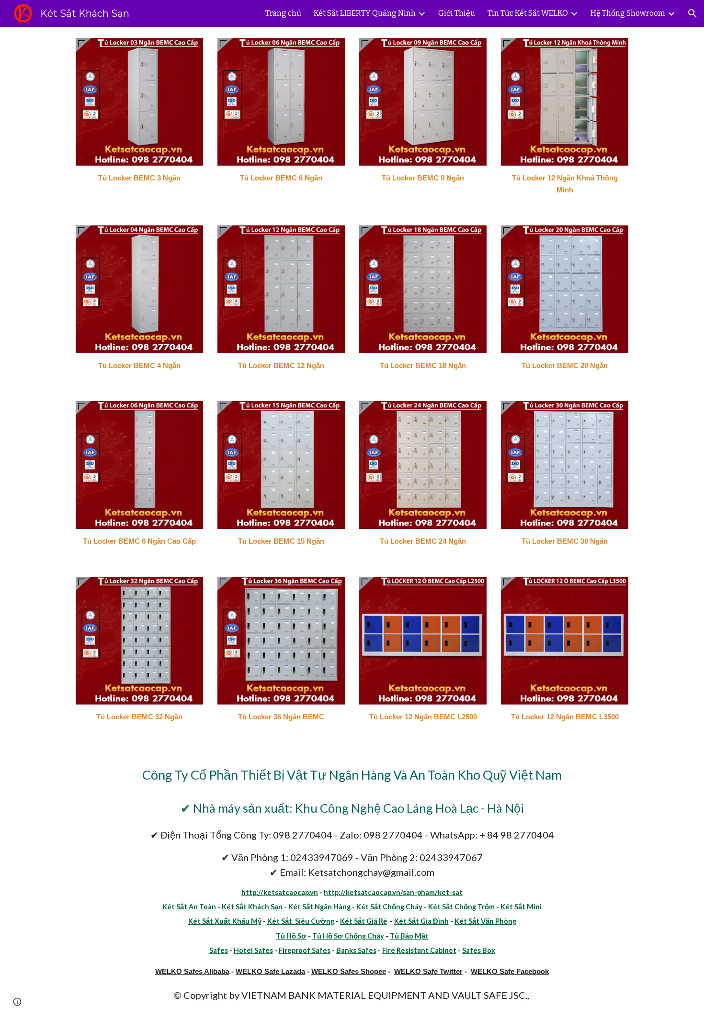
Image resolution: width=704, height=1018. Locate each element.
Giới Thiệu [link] (456, 13)
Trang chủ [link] (283, 13)
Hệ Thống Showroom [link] (627, 13)
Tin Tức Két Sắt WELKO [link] (528, 13)
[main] (139, 178)
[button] (692, 13)
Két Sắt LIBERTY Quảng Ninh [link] (365, 13)
